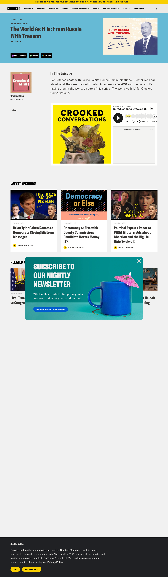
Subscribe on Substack (50, 309)
